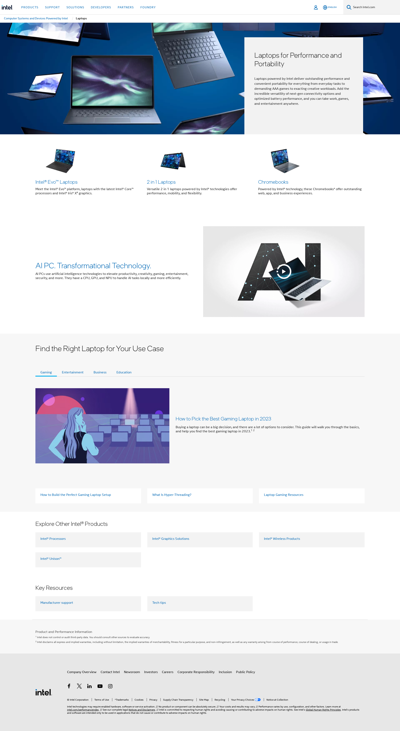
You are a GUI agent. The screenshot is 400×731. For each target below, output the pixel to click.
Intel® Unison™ (50, 559)
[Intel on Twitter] (79, 687)
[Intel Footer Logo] (43, 692)
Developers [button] (101, 7)
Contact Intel (110, 672)
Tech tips (159, 603)
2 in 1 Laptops (161, 181)
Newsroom (132, 672)
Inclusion (225, 672)
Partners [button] (126, 7)
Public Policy (245, 672)
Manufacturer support (56, 603)
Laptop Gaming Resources (283, 495)
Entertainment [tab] (73, 372)
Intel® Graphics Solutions (170, 539)
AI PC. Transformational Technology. (93, 265)
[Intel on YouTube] (100, 687)
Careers (167, 672)
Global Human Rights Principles (323, 709)
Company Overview (81, 672)
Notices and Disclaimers (142, 709)
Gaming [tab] (46, 372)
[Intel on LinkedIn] (89, 687)
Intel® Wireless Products (282, 539)
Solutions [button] (75, 7)
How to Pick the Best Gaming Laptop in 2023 (223, 418)
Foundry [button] (148, 7)
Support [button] (52, 7)
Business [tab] (100, 372)
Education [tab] (123, 372)
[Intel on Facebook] (68, 687)
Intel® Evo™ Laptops (56, 181)
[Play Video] (283, 271)
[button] (200, 172)
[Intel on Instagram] (110, 687)
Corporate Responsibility (196, 672)
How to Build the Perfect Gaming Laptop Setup (75, 495)
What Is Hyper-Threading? (171, 495)
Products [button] (29, 7)
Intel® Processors (53, 539)
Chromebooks (273, 181)
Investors (151, 672)
